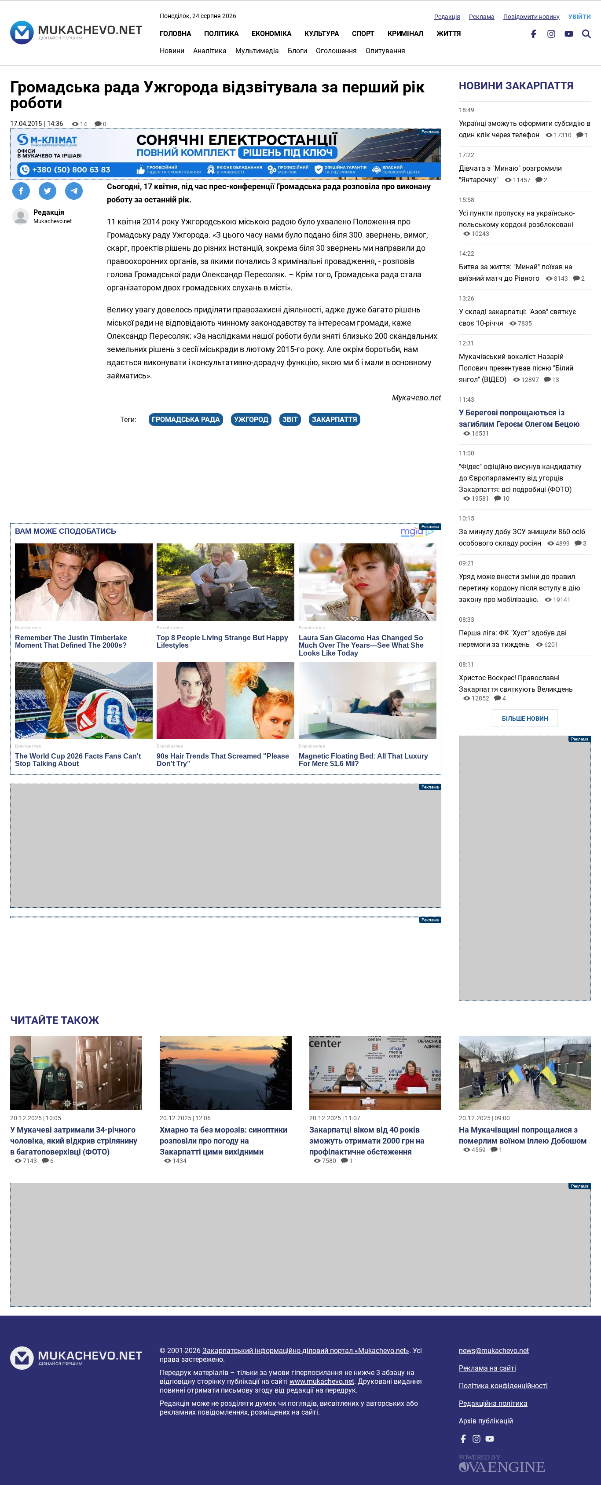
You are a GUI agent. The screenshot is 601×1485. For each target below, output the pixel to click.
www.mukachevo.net (322, 1381)
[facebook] (533, 36)
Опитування (385, 51)
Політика (221, 33)
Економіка (271, 33)
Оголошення (336, 51)
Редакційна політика (493, 1403)
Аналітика (210, 51)
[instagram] (551, 36)
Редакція (447, 16)
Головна (175, 33)
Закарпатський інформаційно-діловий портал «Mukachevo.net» (305, 1350)
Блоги (297, 51)
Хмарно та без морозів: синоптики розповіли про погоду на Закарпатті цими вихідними (223, 1140)
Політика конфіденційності (503, 1386)
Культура (321, 33)
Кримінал (405, 33)
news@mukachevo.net (494, 1350)
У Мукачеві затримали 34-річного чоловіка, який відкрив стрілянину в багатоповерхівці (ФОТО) (73, 1140)
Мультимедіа (257, 51)
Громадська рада (186, 419)
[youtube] (568, 36)
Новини (172, 51)
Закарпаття (334, 419)
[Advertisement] (226, 845)
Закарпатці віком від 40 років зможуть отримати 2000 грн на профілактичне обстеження (367, 1140)
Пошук (586, 33)
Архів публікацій (486, 1421)
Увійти (579, 16)
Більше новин (525, 718)
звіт (290, 419)
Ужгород (251, 419)
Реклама (482, 16)
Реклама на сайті (487, 1368)
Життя (448, 33)
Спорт (363, 33)
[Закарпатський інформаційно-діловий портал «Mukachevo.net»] (76, 33)
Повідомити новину (531, 16)
